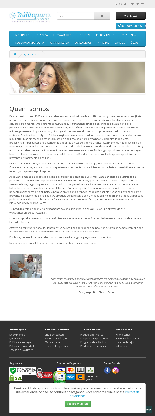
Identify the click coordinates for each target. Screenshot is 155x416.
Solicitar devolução (56, 338)
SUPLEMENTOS (83, 42)
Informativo (122, 346)
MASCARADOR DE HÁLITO (29, 42)
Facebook (107, 370)
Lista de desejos (125, 342)
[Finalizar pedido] (142, 3)
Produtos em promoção (93, 346)
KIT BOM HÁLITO (105, 35)
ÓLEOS (134, 42)
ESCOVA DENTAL (62, 35)
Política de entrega (20, 342)
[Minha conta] (126, 3)
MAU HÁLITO (22, 35)
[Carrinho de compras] (137, 3)
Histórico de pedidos (128, 338)
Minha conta (123, 334)
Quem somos (32, 54)
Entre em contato (54, 334)
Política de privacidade (22, 346)
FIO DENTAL (84, 35)
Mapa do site (52, 342)
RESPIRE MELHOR (59, 42)
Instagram (115, 370)
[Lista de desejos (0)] (132, 3)
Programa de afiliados (93, 342)
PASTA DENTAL (128, 35)
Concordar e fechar (77, 403)
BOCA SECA (41, 35)
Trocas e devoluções (21, 349)
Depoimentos (17, 334)
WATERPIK (103, 42)
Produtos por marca (91, 334)
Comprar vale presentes (94, 338)
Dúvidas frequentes (56, 346)
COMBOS (120, 42)
